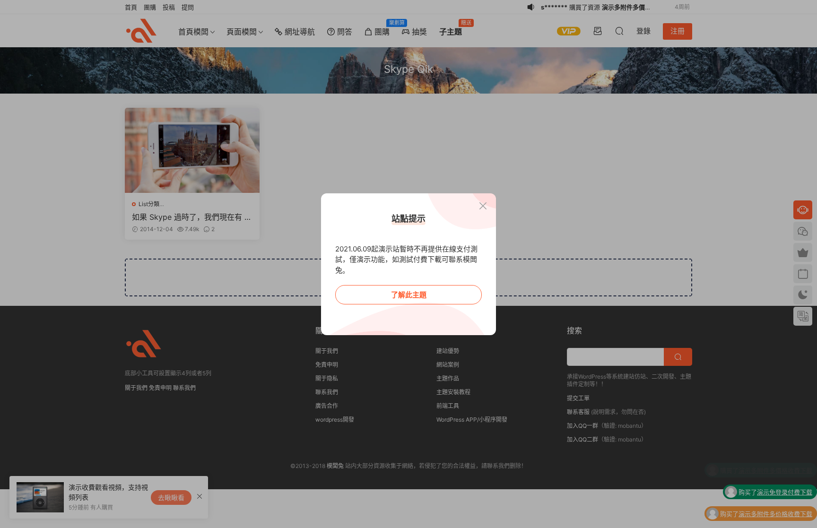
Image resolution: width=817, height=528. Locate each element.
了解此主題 (408, 294)
